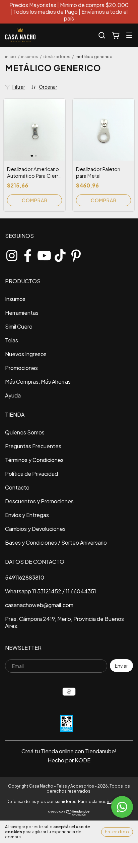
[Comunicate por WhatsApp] (122, 807)
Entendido (117, 831)
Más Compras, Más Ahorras (38, 381)
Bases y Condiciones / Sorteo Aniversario (56, 542)
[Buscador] (101, 35)
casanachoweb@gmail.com (39, 604)
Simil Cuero (18, 326)
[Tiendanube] (69, 814)
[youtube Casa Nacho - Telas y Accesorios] (44, 254)
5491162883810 (24, 577)
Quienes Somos (25, 432)
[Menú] (129, 35)
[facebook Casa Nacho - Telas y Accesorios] (27, 254)
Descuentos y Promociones (39, 501)
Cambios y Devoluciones (35, 528)
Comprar (35, 200)
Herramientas (22, 312)
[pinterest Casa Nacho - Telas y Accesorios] (76, 254)
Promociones (21, 367)
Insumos (29, 56)
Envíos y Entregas (27, 514)
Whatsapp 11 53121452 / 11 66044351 (50, 591)
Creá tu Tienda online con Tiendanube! (69, 751)
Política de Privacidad (31, 473)
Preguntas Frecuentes (33, 446)
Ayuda (13, 395)
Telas (11, 340)
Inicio (10, 56)
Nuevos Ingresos (26, 353)
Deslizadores (56, 56)
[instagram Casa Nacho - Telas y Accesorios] (11, 254)
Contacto (17, 487)
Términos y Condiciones (34, 459)
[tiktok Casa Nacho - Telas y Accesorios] (60, 254)
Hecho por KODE (69, 760)
